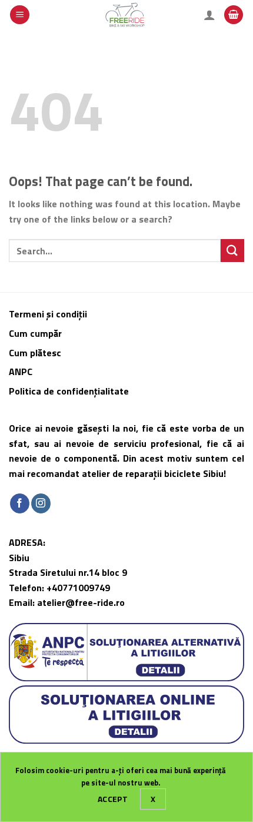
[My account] (209, 15)
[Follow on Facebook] (19, 503)
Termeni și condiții (48, 314)
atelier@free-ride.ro (81, 602)
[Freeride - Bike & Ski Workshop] (126, 14)
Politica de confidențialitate (69, 391)
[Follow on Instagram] (41, 503)
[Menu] (19, 15)
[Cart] (233, 15)
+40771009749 (78, 588)
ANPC (20, 371)
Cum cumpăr (36, 333)
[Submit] (232, 250)
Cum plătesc (36, 353)
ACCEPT (113, 799)
